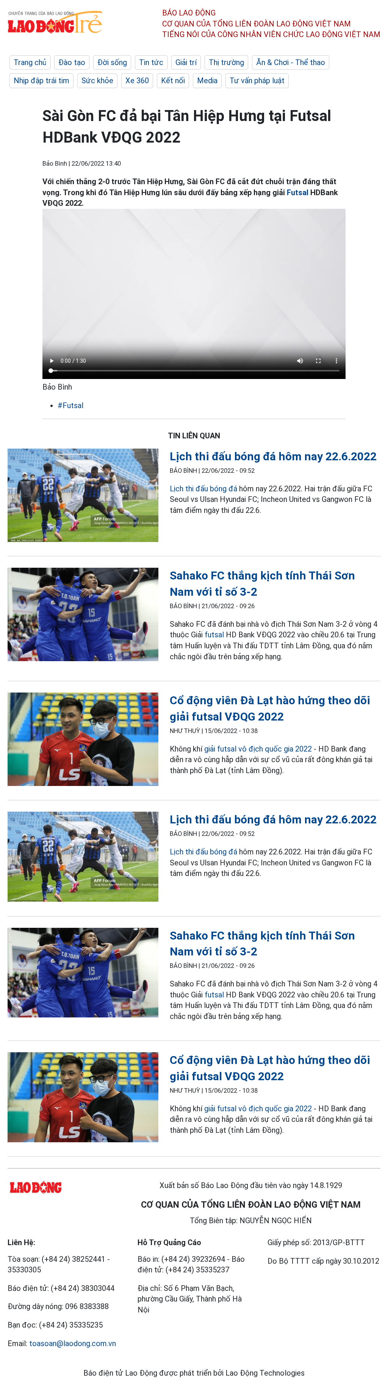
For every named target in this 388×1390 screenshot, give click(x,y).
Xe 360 (137, 80)
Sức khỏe (97, 80)
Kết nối (173, 80)
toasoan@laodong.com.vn (72, 1343)
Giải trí (186, 62)
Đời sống (112, 62)
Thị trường (226, 62)
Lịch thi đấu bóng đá (203, 488)
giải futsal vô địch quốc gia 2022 (258, 748)
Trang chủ (30, 62)
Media (207, 80)
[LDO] (83, 497)
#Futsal (70, 405)
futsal (214, 634)
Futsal (297, 192)
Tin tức (151, 62)
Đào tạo (71, 62)
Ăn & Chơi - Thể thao (290, 62)
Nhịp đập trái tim (41, 80)
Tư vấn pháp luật (257, 80)
